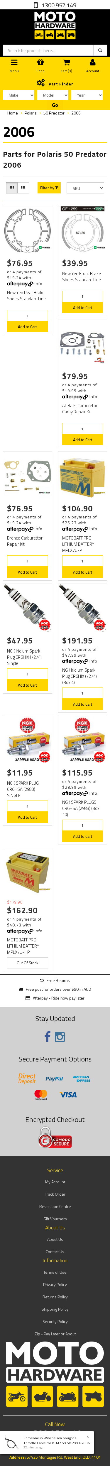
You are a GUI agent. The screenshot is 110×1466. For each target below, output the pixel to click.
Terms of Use (55, 1272)
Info (39, 283)
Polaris (31, 113)
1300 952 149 (58, 5)
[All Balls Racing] (99, 360)
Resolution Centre (55, 1206)
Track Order (55, 1194)
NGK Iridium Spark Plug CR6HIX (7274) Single (24, 657)
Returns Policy (55, 1297)
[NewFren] (44, 247)
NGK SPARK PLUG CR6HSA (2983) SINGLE (23, 789)
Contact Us (55, 1251)
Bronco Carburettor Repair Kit (25, 541)
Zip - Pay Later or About (55, 1334)
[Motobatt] (99, 493)
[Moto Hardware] (55, 24)
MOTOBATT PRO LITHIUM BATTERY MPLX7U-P (78, 544)
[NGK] (44, 625)
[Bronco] (44, 493)
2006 (76, 113)
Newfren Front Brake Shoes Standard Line (81, 276)
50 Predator (54, 113)
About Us (55, 1239)
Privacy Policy (55, 1284)
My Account (55, 1182)
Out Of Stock (27, 963)
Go (55, 105)
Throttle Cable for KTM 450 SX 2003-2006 (56, 1443)
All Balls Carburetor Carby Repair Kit (79, 408)
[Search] (100, 50)
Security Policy (55, 1321)
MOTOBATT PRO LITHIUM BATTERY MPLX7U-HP (23, 946)
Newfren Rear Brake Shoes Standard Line (26, 295)
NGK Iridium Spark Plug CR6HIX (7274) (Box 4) (79, 676)
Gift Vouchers (55, 1219)
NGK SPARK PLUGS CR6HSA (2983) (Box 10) (80, 808)
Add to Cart (27, 326)
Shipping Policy (55, 1309)
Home (12, 113)
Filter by (47, 188)
